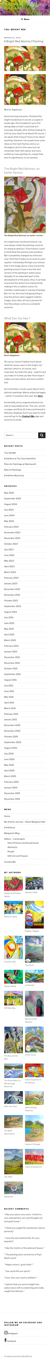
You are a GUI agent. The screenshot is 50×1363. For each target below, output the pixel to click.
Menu (26, 19)
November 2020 (12, 731)
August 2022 (10, 612)
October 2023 (11, 544)
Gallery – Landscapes (14, 839)
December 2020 (12, 725)
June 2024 (9, 515)
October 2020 (11, 736)
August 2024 (10, 504)
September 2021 (12, 674)
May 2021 (9, 697)
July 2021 (8, 685)
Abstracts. (13, 847)
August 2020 (10, 748)
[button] (14, 887)
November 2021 (12, 663)
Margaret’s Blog (12, 833)
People (11, 851)
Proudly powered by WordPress (18, 1356)
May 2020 (9, 765)
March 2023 (10, 572)
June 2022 (9, 623)
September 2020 (12, 742)
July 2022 (8, 617)
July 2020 (9, 753)
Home (7, 816)
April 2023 (9, 566)
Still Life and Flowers (18, 856)
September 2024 (12, 498)
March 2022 (10, 640)
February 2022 (11, 646)
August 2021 (10, 680)
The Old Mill (10, 453)
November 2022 (12, 595)
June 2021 (9, 691)
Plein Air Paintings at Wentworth (20, 464)
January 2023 (10, 583)
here (40, 396)
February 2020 (11, 782)
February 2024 (11, 527)
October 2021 (11, 668)
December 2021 (12, 657)
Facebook (11, 1341)
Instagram (13, 1333)
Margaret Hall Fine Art (21, 6)
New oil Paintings (12, 470)
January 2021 (10, 719)
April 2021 (9, 702)
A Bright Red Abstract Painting (23, 41)
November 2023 (12, 538)
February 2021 (11, 714)
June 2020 (9, 759)
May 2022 (9, 629)
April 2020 (9, 770)
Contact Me (28, 416)
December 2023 (12, 532)
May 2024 (9, 521)
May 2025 (9, 493)
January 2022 (10, 651)
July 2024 (9, 510)
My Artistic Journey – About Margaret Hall (24, 822)
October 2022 (11, 600)
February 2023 (11, 578)
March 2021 (10, 708)
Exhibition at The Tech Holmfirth (20, 458)
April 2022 (9, 634)
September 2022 (12, 606)
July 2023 (9, 549)
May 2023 (9, 561)
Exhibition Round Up (14, 475)
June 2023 (9, 555)
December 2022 (12, 589)
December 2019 (12, 793)
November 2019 (12, 799)
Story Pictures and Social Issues (23, 843)
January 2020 (10, 787)
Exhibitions (9, 827)
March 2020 (10, 776)
